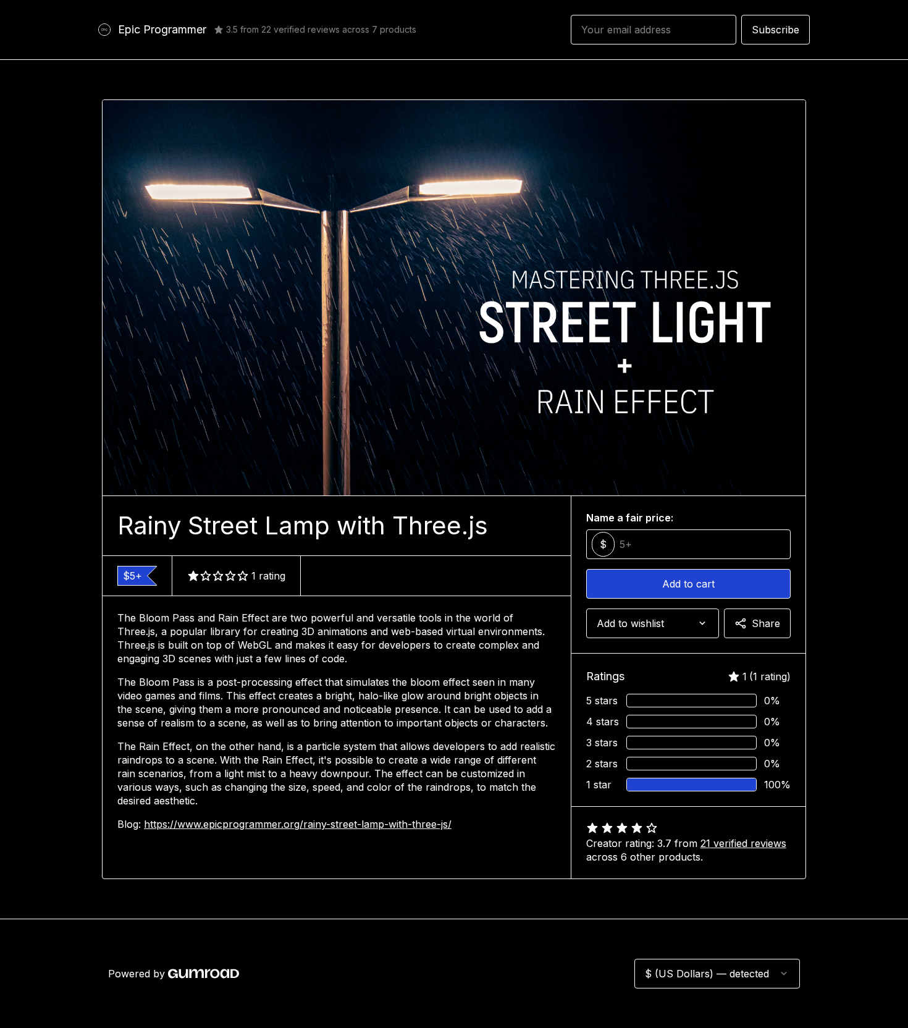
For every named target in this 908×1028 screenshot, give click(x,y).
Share (766, 623)
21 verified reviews (743, 843)
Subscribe (775, 29)
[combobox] (652, 623)
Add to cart (688, 584)
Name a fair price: (629, 518)
